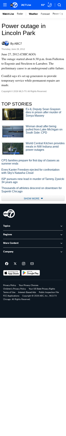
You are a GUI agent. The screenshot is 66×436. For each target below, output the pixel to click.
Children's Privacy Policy (14, 289)
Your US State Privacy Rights (42, 289)
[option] (9, 14)
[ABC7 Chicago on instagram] (23, 263)
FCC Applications (11, 296)
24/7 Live (26, 5)
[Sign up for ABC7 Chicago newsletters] (32, 263)
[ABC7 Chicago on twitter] (15, 263)
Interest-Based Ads (27, 292)
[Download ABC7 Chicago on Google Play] (30, 273)
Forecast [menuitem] (45, 14)
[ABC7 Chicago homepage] (14, 5)
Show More (32, 198)
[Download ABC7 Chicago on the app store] (11, 273)
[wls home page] (9, 213)
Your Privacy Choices (28, 285)
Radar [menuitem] (20, 14)
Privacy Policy (9, 285)
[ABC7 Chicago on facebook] (6, 263)
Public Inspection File (49, 292)
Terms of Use (9, 292)
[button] (5, 4)
